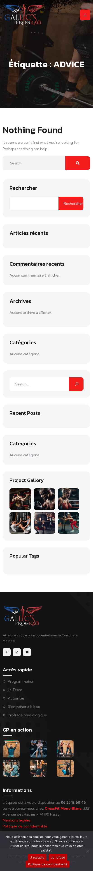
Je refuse (58, 857)
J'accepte (37, 857)
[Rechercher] (76, 384)
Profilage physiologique (27, 715)
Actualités (16, 698)
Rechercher (23, 188)
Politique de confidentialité (25, 826)
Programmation (21, 681)
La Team (15, 689)
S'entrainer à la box (24, 706)
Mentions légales (16, 820)
